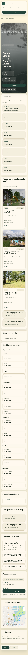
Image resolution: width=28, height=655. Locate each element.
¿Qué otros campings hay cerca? (13, 566)
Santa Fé (6, 18)
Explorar (5, 7)
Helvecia (11, 18)
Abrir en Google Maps (14, 591)
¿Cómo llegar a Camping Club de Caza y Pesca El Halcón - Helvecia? (12, 555)
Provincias (12, 7)
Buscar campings (14, 12)
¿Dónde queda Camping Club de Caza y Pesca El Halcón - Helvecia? (14, 542)
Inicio (2, 18)
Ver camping (6, 225)
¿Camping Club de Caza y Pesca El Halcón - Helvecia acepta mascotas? (13, 561)
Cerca (14, 647)
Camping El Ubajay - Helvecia (11, 293)
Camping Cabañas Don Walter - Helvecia (12, 252)
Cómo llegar (14, 85)
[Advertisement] (14, 34)
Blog (19, 7)
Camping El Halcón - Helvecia (11, 211)
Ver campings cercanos (9, 89)
